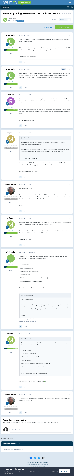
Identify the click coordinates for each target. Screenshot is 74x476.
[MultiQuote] (20, 62)
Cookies (45, 462)
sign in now (40, 422)
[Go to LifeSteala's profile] (11, 258)
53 (11, 202)
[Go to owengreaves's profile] (11, 190)
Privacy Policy (30, 462)
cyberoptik (13, 18)
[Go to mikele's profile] (11, 224)
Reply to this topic (64, 27)
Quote (25, 62)
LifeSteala (10, 252)
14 (11, 270)
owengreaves (10, 184)
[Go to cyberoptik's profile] (5, 20)
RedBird (10, 95)
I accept (65, 471)
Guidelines (34, 472)
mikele (10, 218)
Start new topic (47, 27)
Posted (24, 35)
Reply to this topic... (18, 429)
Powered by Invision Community (37, 466)
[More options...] (69, 35)
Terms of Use (26, 472)
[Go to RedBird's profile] (11, 101)
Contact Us (38, 462)
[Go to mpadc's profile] (11, 139)
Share (54, 19)
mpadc (10, 133)
